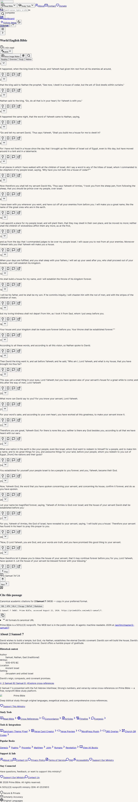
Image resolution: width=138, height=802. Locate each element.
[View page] (19, 74)
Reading (4, 59)
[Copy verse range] (23, 55)
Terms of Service (57, 760)
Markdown (38, 606)
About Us (8, 760)
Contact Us (22, 760)
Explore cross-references (41, 683)
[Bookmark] (8, 74)
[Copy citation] (2, 615)
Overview (13, 59)
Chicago (21, 606)
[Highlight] (2, 74)
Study (21, 59)
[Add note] (13, 74)
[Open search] (2, 14)
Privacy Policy (38, 760)
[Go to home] (6, 1)
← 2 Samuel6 (7, 683)
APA (8, 606)
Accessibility (82, 760)
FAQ (71, 760)
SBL (2, 606)
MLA (14, 606)
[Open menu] (2, 29)
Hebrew (29, 59)
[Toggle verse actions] (3, 63)
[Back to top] (2, 579)
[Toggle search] (28, 55)
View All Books (90, 747)
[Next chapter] (2, 33)
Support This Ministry (14, 706)
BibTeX (29, 606)
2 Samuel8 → (21, 683)
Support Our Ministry (103, 760)
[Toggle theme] (19, 22)
